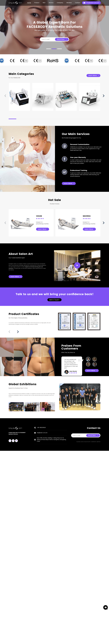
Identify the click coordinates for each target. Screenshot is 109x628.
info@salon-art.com (42, 433)
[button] (103, 96)
